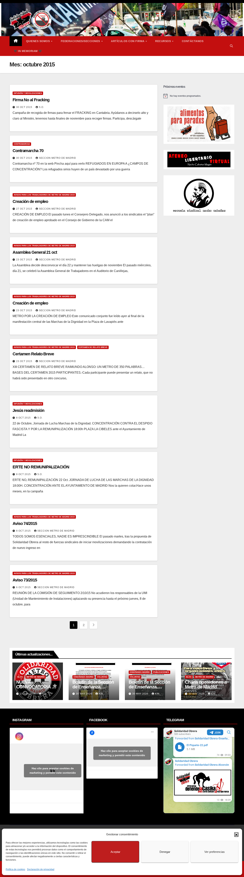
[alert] (198, 96)
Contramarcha (22, 144)
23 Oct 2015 (24, 259)
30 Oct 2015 (24, 107)
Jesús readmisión (28, 410)
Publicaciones (161, 672)
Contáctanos (193, 41)
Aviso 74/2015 (25, 523)
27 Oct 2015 (24, 208)
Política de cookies (15, 869)
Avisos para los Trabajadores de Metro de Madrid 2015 (44, 195)
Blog (20, 677)
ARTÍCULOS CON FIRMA (128, 41)
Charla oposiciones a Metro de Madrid (205, 684)
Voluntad (102, 677)
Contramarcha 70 (28, 150)
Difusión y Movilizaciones (28, 93)
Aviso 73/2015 (25, 580)
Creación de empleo (30, 201)
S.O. (41, 107)
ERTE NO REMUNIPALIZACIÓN (41, 467)
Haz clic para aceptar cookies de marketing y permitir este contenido (53, 770)
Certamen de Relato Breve (93, 347)
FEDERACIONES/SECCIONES (81, 41)
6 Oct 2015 (23, 587)
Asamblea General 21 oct (35, 252)
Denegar (165, 851)
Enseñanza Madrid (83, 677)
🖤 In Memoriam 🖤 (28, 51)
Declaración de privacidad (40, 869)
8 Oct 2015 (23, 417)
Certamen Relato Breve (33, 354)
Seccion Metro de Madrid (57, 158)
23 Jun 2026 (28, 693)
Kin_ (45, 693)
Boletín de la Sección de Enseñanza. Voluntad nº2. (93, 686)
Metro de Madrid (35, 677)
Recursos (163, 41)
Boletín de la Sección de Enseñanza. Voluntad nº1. (149, 686)
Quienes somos (38, 41)
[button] (236, 834)
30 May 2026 (84, 693)
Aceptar (115, 851)
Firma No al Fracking (31, 99)
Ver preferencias (214, 851)
